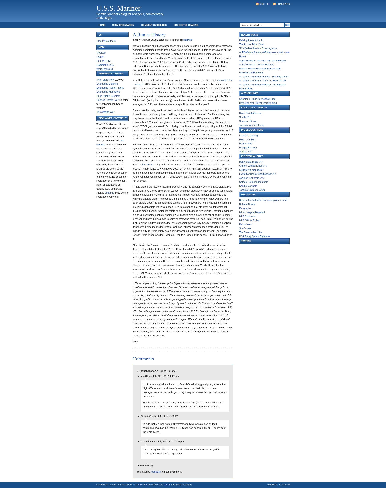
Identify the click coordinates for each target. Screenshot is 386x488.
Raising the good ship (251, 40)
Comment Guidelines (154, 25)
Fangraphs (245, 208)
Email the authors (106, 41)
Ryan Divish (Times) (250, 113)
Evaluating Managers (108, 91)
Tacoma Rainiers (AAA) (252, 190)
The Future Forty (105, 79)
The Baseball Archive (250, 232)
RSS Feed (264, 4)
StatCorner (245, 228)
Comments (283, 4)
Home (102, 25)
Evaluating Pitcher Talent (110, 87)
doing (138, 84)
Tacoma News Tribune (251, 125)
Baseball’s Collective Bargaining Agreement (263, 200)
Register (101, 52)
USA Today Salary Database (254, 236)
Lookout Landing (248, 135)
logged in (156, 471)
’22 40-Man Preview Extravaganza (258, 48)
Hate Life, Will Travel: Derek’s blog (258, 103)
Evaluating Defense (107, 83)
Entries (103, 61)
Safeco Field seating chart (253, 182)
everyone (222, 80)
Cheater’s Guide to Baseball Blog (257, 99)
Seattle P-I (244, 117)
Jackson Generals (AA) (251, 178)
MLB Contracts (247, 216)
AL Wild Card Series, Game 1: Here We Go (262, 80)
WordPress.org (104, 69)
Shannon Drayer (248, 121)
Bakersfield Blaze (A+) (251, 161)
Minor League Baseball (252, 212)
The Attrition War (105, 112)
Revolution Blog (153, 485)
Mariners (187, 40)
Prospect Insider (248, 147)
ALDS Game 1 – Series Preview (256, 64)
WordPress (274, 485)
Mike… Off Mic (247, 139)
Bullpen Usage (247, 204)
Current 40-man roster (251, 169)
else (230, 80)
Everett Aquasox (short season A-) (257, 174)
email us (109, 192)
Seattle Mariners (248, 186)
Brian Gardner (183, 485)
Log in (99, 56)
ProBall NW (245, 143)
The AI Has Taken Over (251, 44)
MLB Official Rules (249, 220)
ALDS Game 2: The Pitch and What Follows (262, 60)
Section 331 (245, 151)
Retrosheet (245, 224)
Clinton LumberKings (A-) (253, 165)
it (142, 84)
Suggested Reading (186, 25)
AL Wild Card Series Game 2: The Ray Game (263, 76)
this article (147, 164)
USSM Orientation (123, 25)
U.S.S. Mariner (118, 8)
